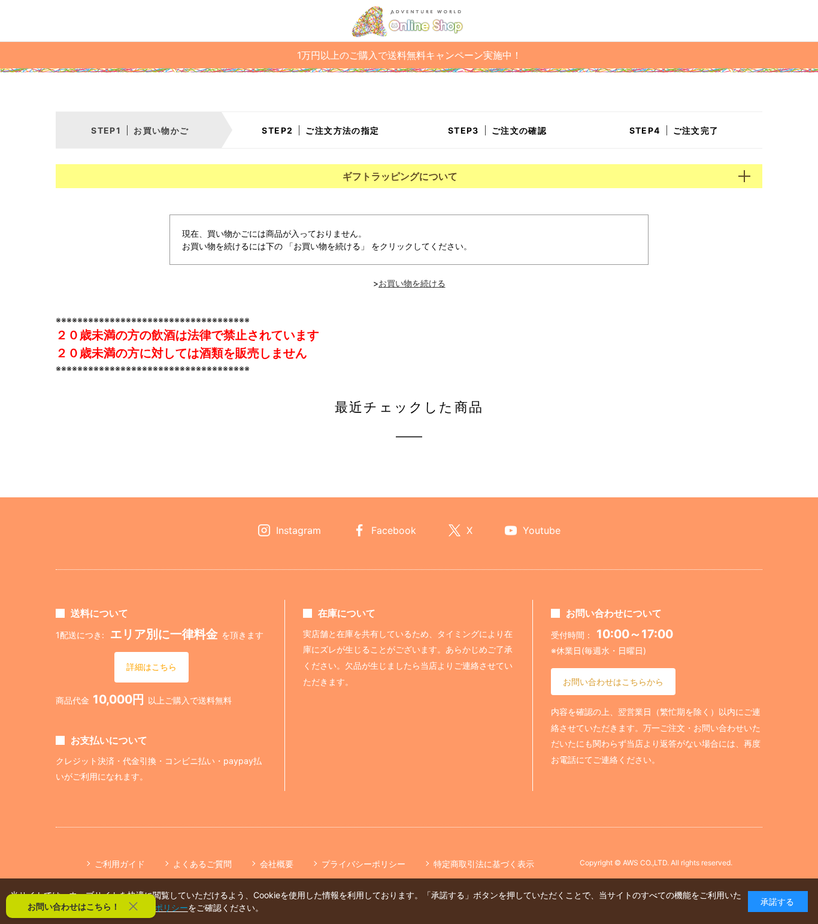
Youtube (542, 530)
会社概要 (276, 864)
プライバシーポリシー (363, 864)
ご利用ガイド (120, 864)
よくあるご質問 (202, 864)
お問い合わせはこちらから (613, 682)
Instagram (298, 530)
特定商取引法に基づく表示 (484, 864)
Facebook (393, 530)
